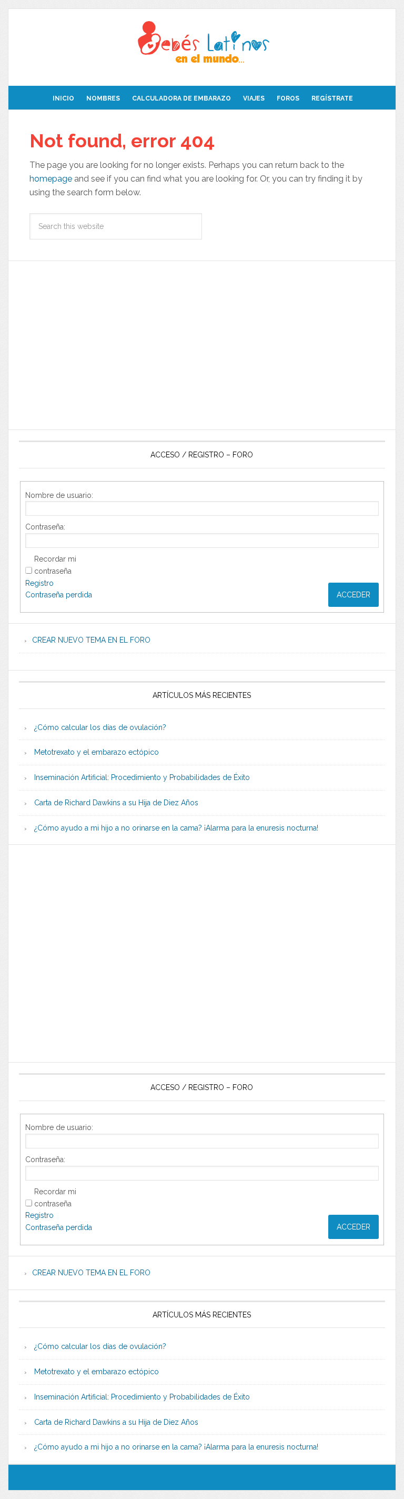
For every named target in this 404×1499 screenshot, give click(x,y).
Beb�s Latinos (201, 43)
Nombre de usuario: (59, 495)
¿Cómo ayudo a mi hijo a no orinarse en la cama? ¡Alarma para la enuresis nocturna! (176, 828)
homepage (50, 179)
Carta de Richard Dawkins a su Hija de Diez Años (116, 802)
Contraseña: (45, 527)
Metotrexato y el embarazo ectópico (96, 752)
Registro (39, 583)
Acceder (353, 595)
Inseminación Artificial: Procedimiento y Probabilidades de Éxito (142, 777)
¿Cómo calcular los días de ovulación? (100, 727)
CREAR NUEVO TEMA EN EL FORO (91, 640)
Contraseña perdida (58, 595)
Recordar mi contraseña (55, 565)
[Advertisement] (202, 345)
